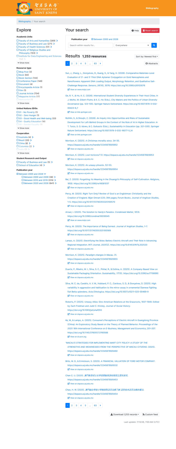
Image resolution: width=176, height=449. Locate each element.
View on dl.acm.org (78, 337)
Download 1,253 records (125, 414)
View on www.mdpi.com (80, 89)
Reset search (151, 30)
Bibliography (152, 8)
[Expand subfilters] (57, 40)
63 (95, 63)
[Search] (154, 45)
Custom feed (151, 414)
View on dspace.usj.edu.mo (81, 149)
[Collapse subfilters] (45, 173)
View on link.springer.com (81, 112)
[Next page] (100, 63)
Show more (24, 63)
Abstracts (153, 63)
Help (136, 30)
